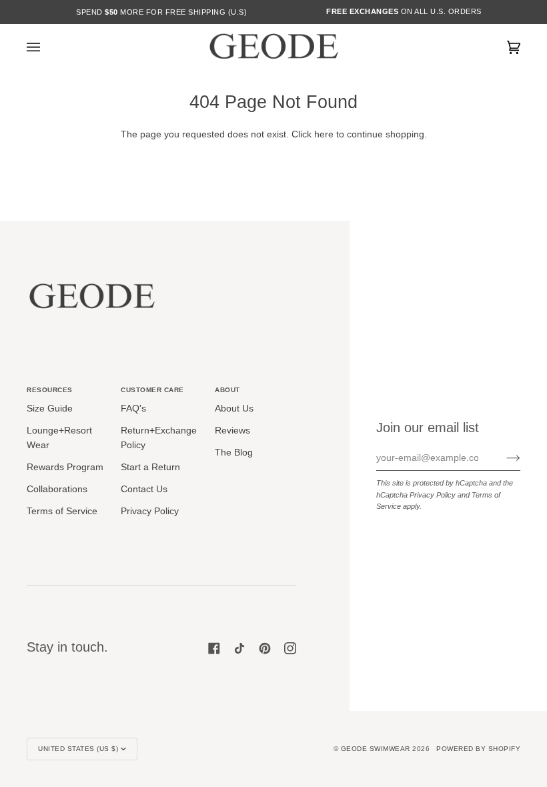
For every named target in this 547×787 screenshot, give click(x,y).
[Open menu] (47, 47)
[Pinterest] (265, 648)
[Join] (502, 458)
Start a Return (150, 467)
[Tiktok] (239, 648)
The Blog (234, 453)
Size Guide (50, 409)
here (324, 134)
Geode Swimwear (377, 748)
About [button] (227, 390)
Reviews (232, 431)
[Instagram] (290, 648)
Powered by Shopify (478, 748)
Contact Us (144, 489)
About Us (234, 409)
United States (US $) (78, 748)
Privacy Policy (433, 495)
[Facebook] (214, 648)
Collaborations (57, 489)
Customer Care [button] (152, 390)
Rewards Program (65, 467)
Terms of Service (62, 511)
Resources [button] (50, 390)
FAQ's (133, 409)
